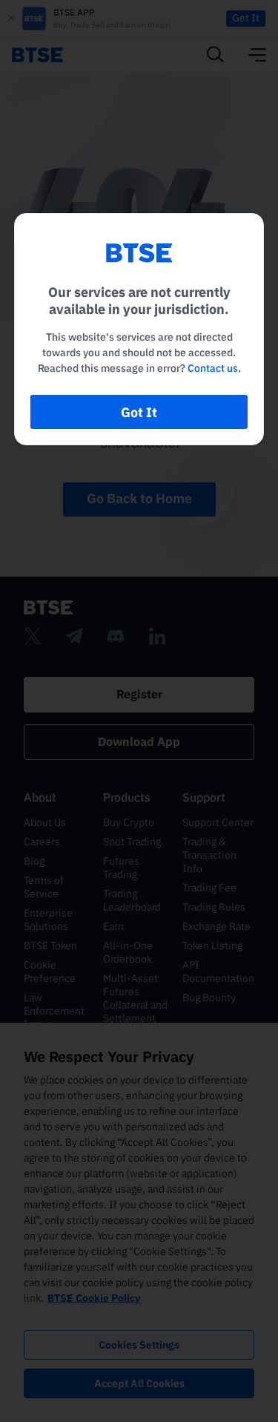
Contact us (213, 368)
